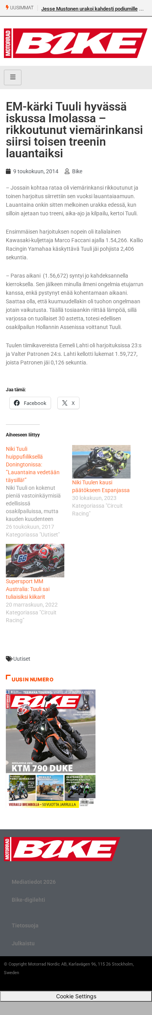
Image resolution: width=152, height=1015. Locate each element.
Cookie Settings (76, 996)
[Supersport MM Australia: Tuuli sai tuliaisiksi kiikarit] (35, 560)
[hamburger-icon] (12, 77)
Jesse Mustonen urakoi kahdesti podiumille (89, 9)
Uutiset (21, 659)
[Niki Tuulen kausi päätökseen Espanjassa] (101, 461)
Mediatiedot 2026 (34, 882)
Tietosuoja (25, 925)
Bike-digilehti (28, 900)
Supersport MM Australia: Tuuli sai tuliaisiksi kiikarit (27, 589)
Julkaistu (23, 943)
